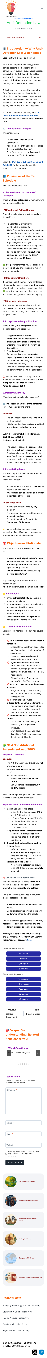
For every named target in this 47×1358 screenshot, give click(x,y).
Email (10, 1134)
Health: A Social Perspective (16, 1318)
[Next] (38, 1053)
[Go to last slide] (9, 1053)
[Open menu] (42, 8)
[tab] (19, 1064)
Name (10, 1123)
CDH (12, 1053)
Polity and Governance (24, 18)
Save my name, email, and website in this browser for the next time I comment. (23, 1153)
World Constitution (18, 1048)
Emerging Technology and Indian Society (21, 1305)
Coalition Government (11, 1013)
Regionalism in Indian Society (16, 1330)
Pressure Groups (34, 1012)
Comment (12, 1090)
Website (10, 1145)
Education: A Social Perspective (17, 1312)
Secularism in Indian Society (15, 1324)
